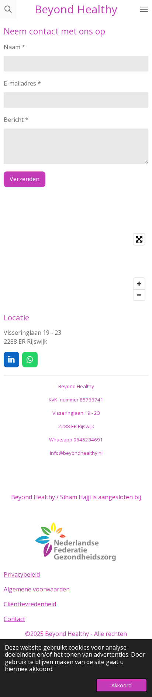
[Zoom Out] (139, 294)
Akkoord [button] (121, 685)
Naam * (14, 47)
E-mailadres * (22, 83)
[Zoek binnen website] (8, 9)
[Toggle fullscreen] (139, 239)
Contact (14, 619)
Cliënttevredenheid (30, 604)
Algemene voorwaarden (37, 589)
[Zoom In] (139, 283)
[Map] (76, 267)
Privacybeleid (22, 574)
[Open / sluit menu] (144, 9)
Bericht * (16, 120)
